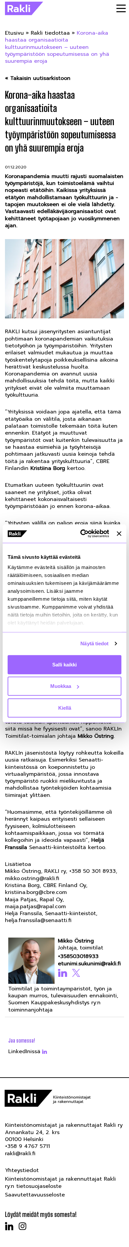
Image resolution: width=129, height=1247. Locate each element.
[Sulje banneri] (119, 533)
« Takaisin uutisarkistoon (37, 78)
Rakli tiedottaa (50, 33)
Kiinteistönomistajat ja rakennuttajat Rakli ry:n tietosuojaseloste (60, 1182)
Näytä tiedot (94, 643)
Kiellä (64, 707)
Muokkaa (60, 686)
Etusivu (14, 33)
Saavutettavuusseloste (35, 1195)
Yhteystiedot (22, 1170)
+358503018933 (78, 956)
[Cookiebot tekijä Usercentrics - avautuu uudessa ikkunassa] (82, 533)
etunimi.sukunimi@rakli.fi (88, 963)
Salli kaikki (64, 664)
